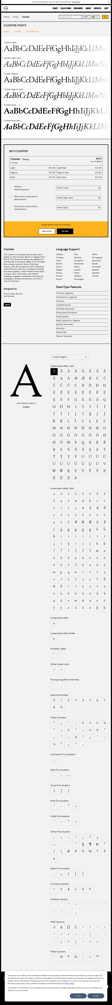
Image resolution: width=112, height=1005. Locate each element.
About (88, 8)
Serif (7, 305)
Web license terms (20, 199)
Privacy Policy (69, 983)
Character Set (32, 32)
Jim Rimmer (9, 296)
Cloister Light (10, 43)
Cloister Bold (10, 105)
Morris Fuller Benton (13, 294)
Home (6, 17)
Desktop (18, 187)
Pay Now (65, 231)
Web (26, 197)
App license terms (20, 209)
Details (18, 32)
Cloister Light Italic (12, 58)
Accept (78, 996)
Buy (105, 17)
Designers (78, 8)
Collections (66, 8)
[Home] (6, 8)
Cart (106, 8)
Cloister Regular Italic (13, 89)
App (25, 206)
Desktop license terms (21, 189)
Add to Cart (47, 231)
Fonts (55, 8)
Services (97, 8)
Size (85, 17)
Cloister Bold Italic (12, 121)
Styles (6, 32)
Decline (95, 996)
